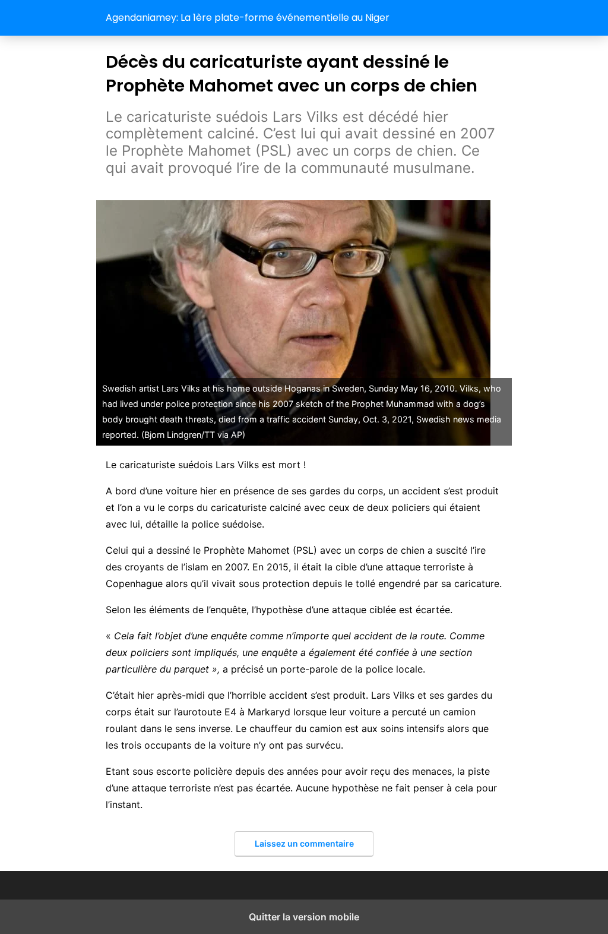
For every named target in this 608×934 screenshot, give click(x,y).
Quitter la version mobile (304, 917)
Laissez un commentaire (304, 843)
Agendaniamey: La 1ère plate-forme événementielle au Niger (248, 17)
